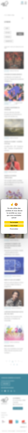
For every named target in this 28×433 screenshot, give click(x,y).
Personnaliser (14, 229)
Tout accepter (14, 222)
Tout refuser (14, 225)
